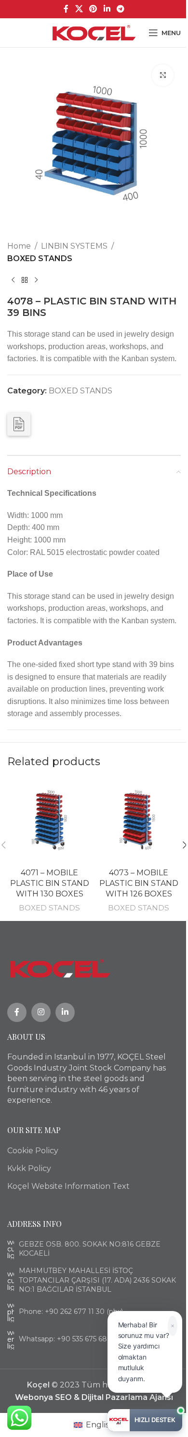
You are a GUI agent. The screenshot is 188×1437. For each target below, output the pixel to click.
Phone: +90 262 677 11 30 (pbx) (71, 1311)
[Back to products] (24, 280)
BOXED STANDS (39, 258)
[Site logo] (94, 32)
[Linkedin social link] (106, 8)
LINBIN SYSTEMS (74, 246)
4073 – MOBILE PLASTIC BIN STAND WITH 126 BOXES (138, 883)
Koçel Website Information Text (68, 1186)
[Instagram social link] (41, 1012)
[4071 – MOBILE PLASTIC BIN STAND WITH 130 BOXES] (49, 821)
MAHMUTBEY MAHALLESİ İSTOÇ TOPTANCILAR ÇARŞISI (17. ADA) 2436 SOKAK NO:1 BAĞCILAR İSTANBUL (97, 1280)
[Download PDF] (18, 424)
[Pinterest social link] (93, 8)
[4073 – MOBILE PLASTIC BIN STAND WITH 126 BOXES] (138, 821)
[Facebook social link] (66, 8)
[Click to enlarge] (163, 75)
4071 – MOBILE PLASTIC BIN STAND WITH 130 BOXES (49, 883)
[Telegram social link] (120, 8)
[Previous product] (13, 280)
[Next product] (36, 280)
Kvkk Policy (29, 1168)
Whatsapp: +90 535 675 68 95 (68, 1339)
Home (19, 246)
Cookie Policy (32, 1150)
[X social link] (79, 8)
